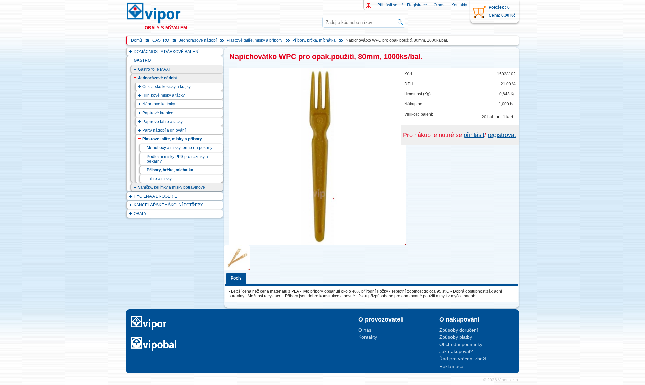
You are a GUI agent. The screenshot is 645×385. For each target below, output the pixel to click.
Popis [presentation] (236, 278)
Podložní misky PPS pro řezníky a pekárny (177, 159)
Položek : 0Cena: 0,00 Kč (502, 11)
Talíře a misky (159, 178)
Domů (136, 40)
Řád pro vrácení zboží (462, 358)
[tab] (237, 277)
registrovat (502, 135)
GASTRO (160, 40)
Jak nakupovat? (456, 351)
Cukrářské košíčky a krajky (166, 86)
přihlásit (474, 135)
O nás (439, 5)
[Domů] (160, 13)
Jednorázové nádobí (198, 40)
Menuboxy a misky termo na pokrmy (179, 147)
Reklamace (451, 366)
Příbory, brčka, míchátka (314, 40)
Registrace (417, 5)
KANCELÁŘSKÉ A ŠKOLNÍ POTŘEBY (168, 205)
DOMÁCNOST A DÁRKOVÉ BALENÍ (166, 51)
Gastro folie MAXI (154, 69)
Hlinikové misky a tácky (163, 95)
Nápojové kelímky (158, 104)
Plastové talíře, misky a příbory (254, 40)
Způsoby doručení (458, 330)
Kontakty (459, 5)
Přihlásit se (387, 5)
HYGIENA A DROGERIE (155, 196)
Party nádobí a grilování (164, 130)
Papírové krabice (157, 113)
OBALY (140, 213)
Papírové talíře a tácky (162, 121)
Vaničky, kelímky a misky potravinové (171, 187)
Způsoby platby (455, 337)
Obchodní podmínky (460, 344)
